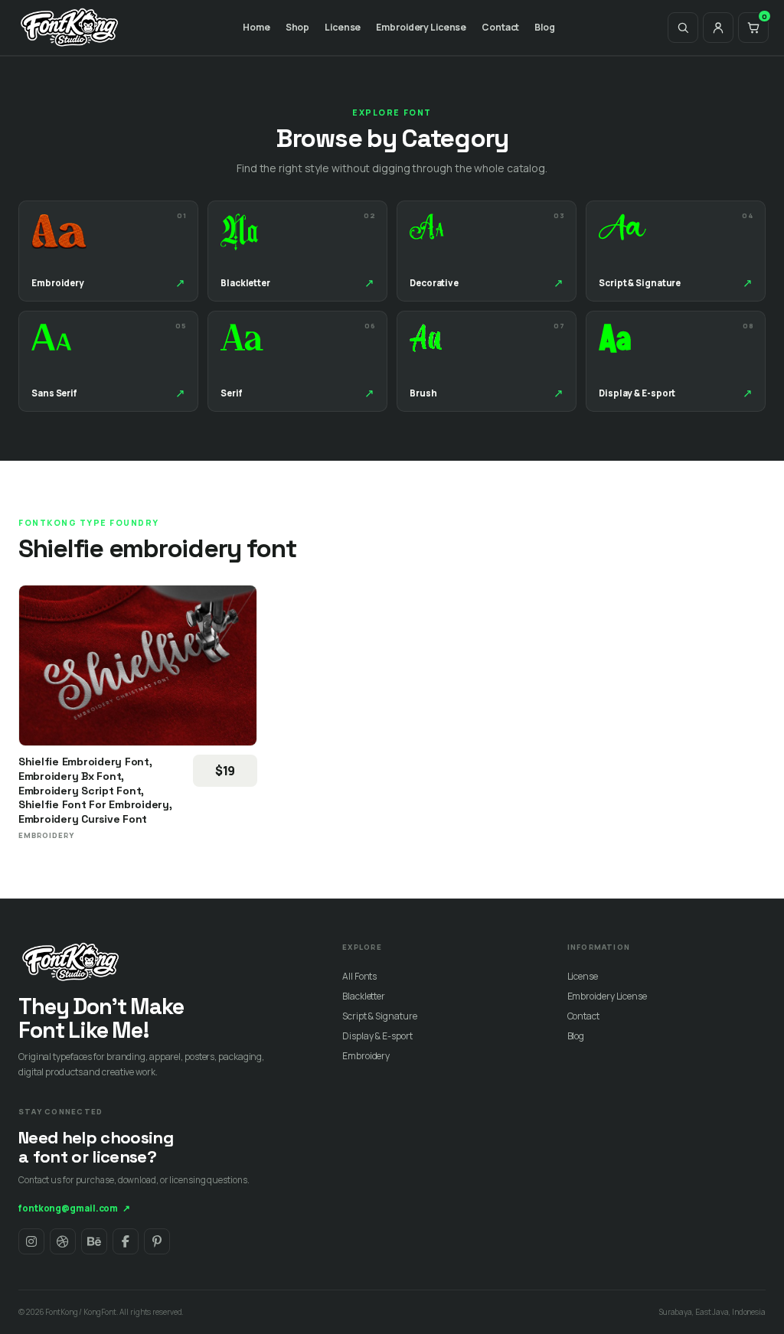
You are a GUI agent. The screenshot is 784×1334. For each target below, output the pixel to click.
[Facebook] (126, 1241)
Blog (544, 27)
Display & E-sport (377, 1035)
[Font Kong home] (69, 27)
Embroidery (366, 1055)
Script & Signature (379, 1016)
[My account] (718, 27)
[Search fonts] (683, 27)
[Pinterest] (157, 1241)
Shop (298, 27)
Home (256, 27)
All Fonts (359, 976)
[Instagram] (31, 1241)
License (343, 27)
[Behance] (94, 1241)
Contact (500, 27)
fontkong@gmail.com (74, 1208)
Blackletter (363, 996)
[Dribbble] (63, 1241)
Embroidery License (421, 27)
